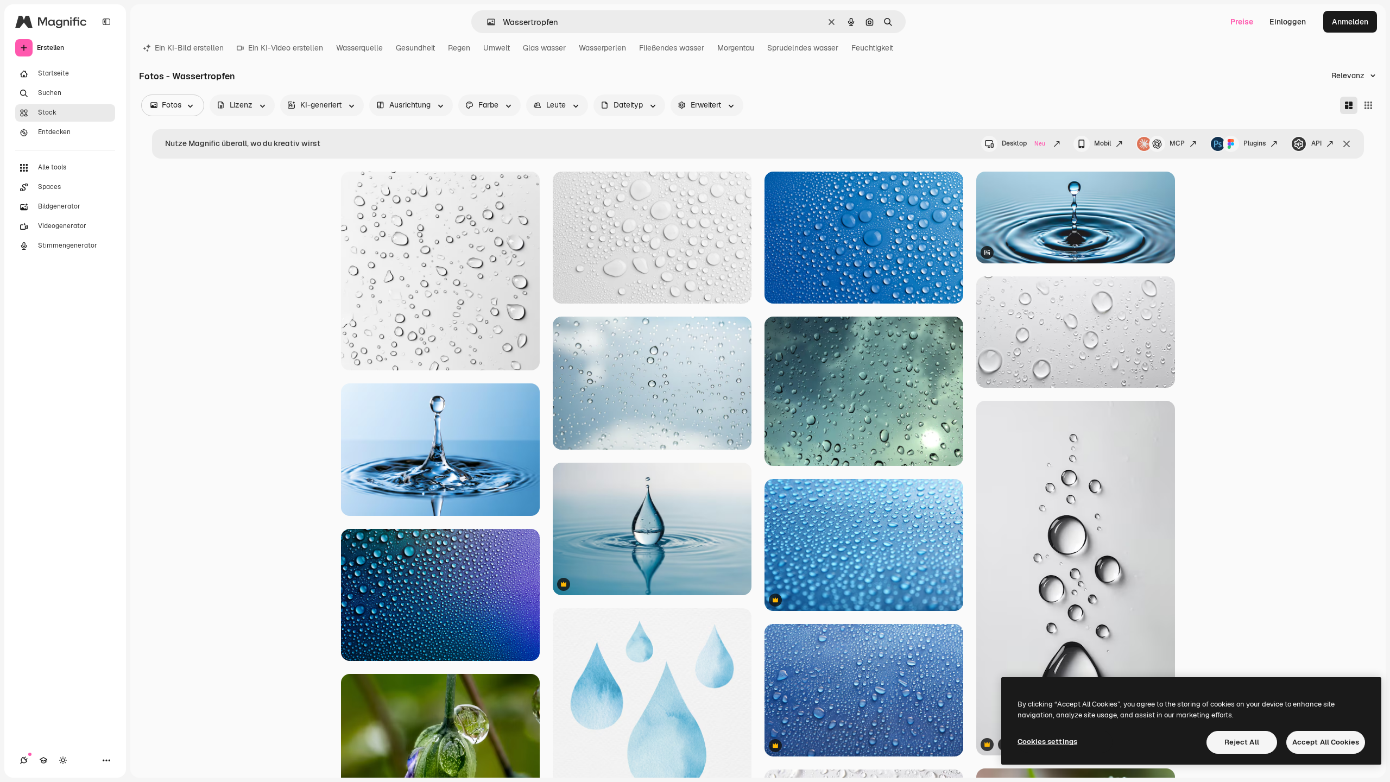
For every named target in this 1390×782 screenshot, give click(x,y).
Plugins (1254, 143)
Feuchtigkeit (872, 48)
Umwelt (496, 48)
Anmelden (1350, 22)
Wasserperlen (602, 48)
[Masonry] (1348, 105)
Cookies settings (1047, 741)
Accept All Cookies (1325, 742)
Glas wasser (544, 48)
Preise (1241, 22)
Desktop (1023, 143)
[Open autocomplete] (487, 22)
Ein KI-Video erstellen (285, 48)
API (1316, 143)
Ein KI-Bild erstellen (189, 48)
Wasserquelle (359, 48)
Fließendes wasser (671, 48)
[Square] (1368, 105)
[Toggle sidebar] (106, 21)
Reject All (1241, 742)
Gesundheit (415, 48)
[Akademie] (43, 760)
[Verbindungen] (24, 760)
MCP (1177, 143)
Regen (459, 48)
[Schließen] (1346, 144)
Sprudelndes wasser (802, 48)
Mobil (1102, 143)
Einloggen (1287, 22)
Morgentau (735, 48)
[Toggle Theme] (63, 760)
